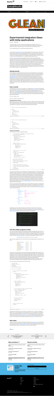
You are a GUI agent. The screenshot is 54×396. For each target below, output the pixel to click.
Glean (12, 329)
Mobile (35, 381)
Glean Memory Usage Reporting (13, 351)
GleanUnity (32, 316)
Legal (16, 390)
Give (36, 1)
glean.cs (11, 169)
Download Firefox (36, 379)
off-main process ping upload (24, 324)
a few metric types (35, 322)
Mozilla (10, 1)
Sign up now (37, 368)
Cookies (14, 390)
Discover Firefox (43, 1)
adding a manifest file (13, 210)
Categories (27, 11)
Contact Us (22, 380)
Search (45, 11)
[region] (27, 110)
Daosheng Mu (11, 42)
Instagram (20, 383)
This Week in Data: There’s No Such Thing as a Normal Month (16, 345)
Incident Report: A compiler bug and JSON (15, 348)
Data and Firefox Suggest (12, 354)
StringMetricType (12, 76)
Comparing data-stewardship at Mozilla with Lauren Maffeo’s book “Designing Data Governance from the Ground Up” (16, 358)
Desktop (35, 380)
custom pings (13, 75)
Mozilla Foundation (21, 391)
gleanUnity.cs (12, 309)
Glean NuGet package (18, 235)
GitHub (18, 128)
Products (31, 1)
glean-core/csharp (35, 89)
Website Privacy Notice (9, 390)
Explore (9, 11)
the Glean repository (18, 90)
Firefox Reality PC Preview (19, 52)
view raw (43, 128)
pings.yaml (11, 128)
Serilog (17, 93)
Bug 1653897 (35, 209)
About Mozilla (25, 1)
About (21, 379)
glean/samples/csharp (28, 180)
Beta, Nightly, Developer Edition (38, 384)
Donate (21, 381)
